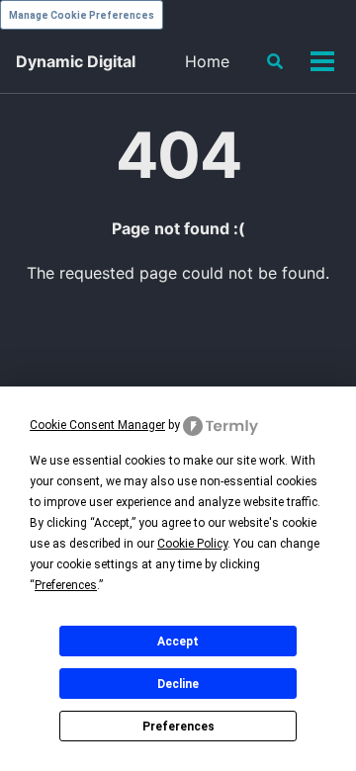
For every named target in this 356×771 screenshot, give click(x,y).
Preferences (178, 726)
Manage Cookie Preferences (81, 15)
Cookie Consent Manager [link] (97, 425)
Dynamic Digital (75, 61)
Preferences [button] (66, 585)
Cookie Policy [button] (192, 544)
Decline (178, 684)
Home (207, 61)
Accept (178, 641)
